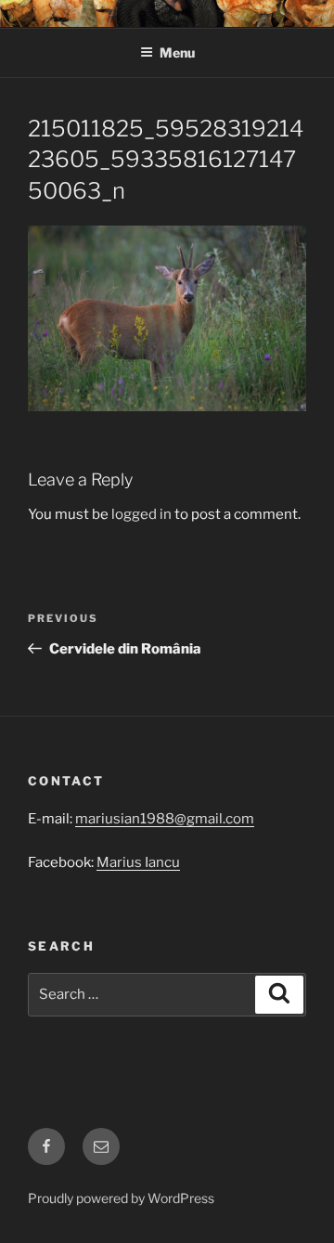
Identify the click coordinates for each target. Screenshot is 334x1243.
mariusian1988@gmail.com (164, 818)
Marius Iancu (138, 862)
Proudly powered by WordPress (121, 1198)
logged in (141, 514)
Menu (177, 52)
